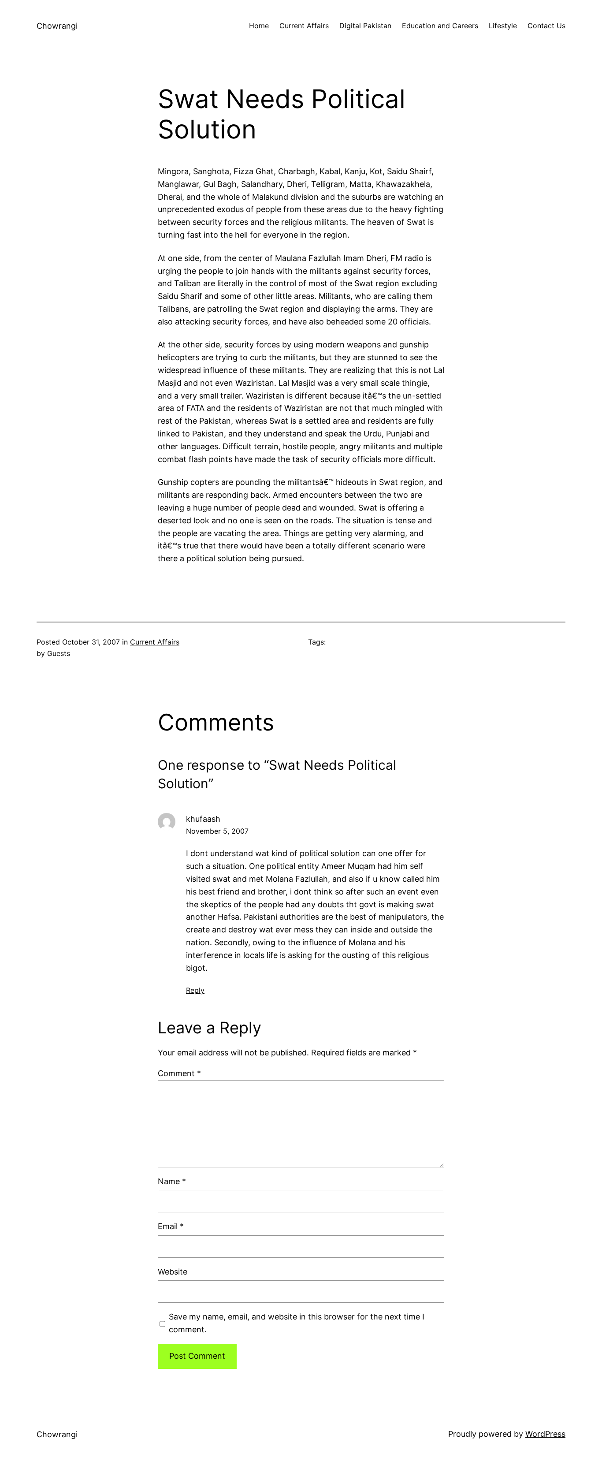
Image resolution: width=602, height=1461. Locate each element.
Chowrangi (57, 25)
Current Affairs (154, 641)
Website (172, 1271)
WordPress (545, 1434)
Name (172, 1181)
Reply (195, 990)
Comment (179, 1073)
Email (171, 1226)
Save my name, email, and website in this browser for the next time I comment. (296, 1323)
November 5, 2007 (217, 831)
